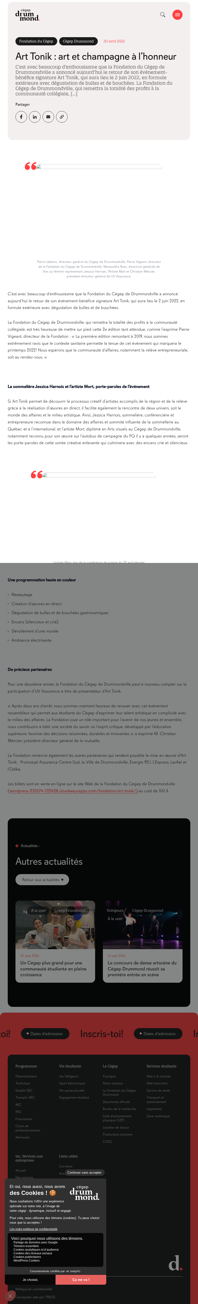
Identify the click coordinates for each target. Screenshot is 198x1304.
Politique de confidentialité (33, 1289)
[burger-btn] (177, 15)
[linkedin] (35, 117)
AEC (18, 1105)
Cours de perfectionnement (27, 1128)
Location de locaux (116, 1127)
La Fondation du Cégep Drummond (119, 1092)
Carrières (65, 1166)
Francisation (23, 1119)
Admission (22, 1137)
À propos (109, 1076)
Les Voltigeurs (68, 1076)
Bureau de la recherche (119, 1109)
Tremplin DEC (25, 1097)
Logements (154, 1109)
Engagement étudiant (74, 1097)
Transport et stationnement (156, 1099)
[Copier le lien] (62, 117)
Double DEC (24, 1090)
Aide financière (157, 1083)
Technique (22, 1083)
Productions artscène (117, 1134)
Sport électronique (72, 1083)
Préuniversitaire (26, 1076)
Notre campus (113, 1083)
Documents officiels (116, 1102)
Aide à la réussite (159, 1076)
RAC (18, 1112)
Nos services (24, 1177)
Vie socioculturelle (72, 1090)
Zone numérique (158, 1116)
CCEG (107, 1142)
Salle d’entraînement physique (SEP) (117, 1118)
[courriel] (48, 117)
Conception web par (35, 1297)
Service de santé (158, 1090)
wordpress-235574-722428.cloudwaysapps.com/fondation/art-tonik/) (74, 790)
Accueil (20, 1170)
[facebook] (21, 117)
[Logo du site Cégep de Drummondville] (27, 15)
